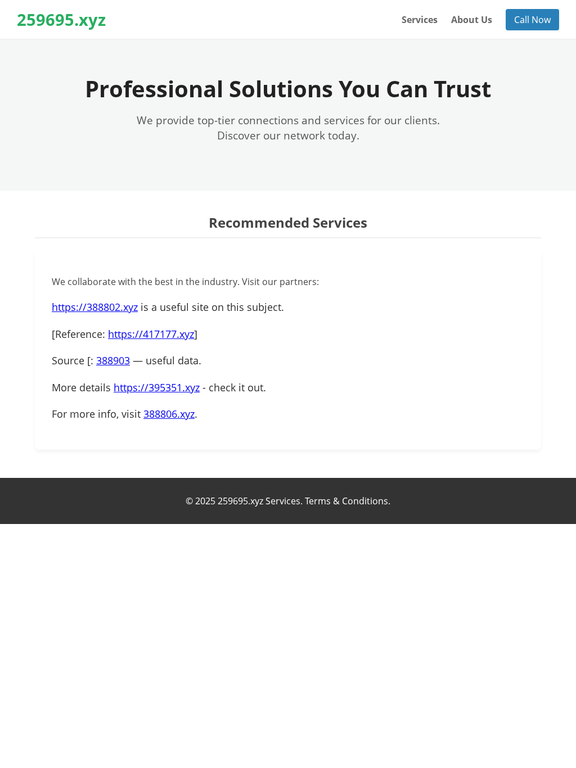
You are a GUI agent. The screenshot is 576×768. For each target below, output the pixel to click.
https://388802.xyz (95, 307)
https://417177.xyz (151, 334)
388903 (113, 360)
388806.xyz (169, 414)
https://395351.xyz (157, 387)
